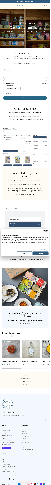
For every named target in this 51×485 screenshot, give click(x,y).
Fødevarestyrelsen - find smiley (9, 466)
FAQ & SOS (24, 433)
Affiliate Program (6, 464)
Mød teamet (24, 431)
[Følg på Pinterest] (10, 479)
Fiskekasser (25, 320)
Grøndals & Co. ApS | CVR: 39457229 (8, 472)
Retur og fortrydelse (26, 436)
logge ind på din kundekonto (25, 180)
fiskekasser (22, 112)
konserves (15, 112)
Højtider (24, 447)
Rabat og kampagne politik (28, 449)
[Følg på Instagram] (6, 479)
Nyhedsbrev (5, 461)
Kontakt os (24, 428)
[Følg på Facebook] (3, 479)
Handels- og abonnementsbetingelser (28, 439)
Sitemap (4, 469)
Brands (3, 459)
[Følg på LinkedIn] (13, 479)
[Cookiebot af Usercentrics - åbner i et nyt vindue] (42, 231)
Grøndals (3, 359)
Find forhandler (5, 457)
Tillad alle (41, 253)
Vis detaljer (43, 249)
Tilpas (24, 253)
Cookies (23, 444)
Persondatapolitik (26, 442)
